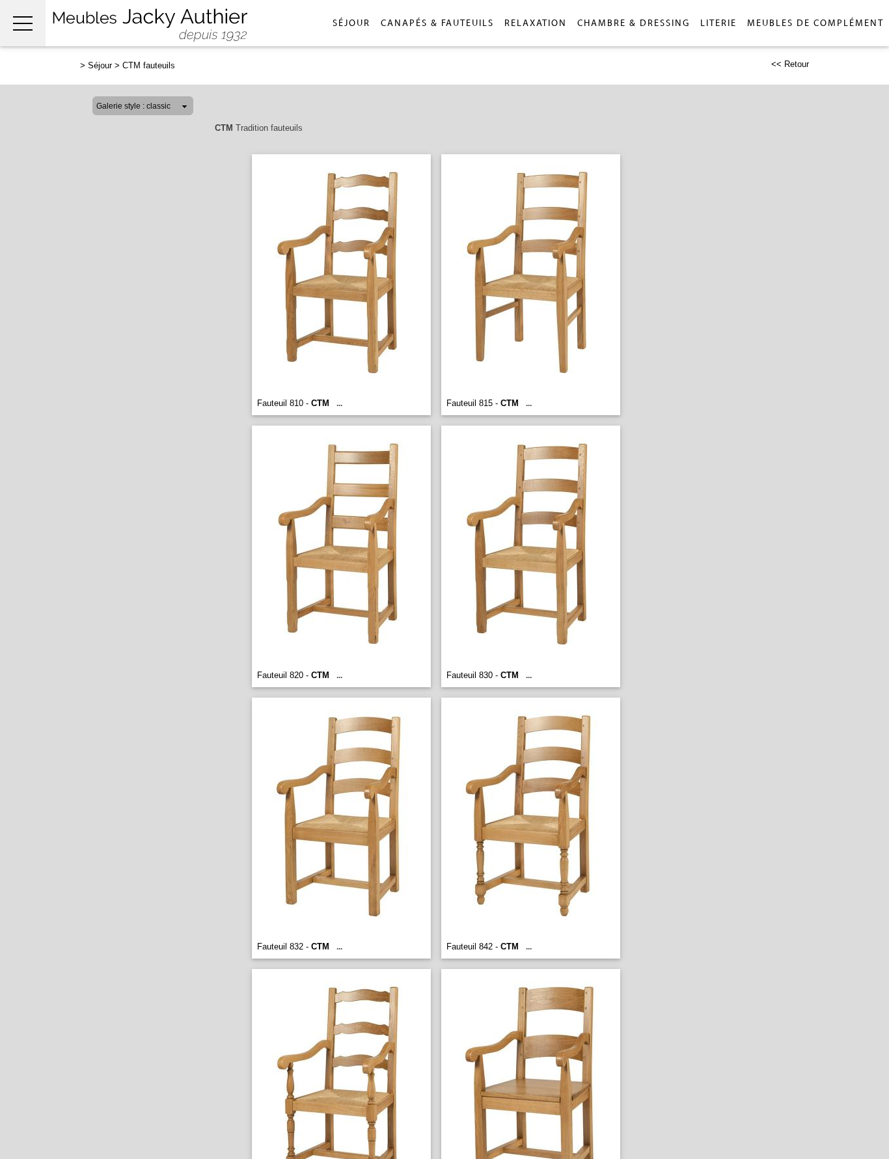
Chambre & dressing (633, 23)
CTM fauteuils (148, 65)
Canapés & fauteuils (437, 23)
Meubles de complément (815, 23)
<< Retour (790, 64)
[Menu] (23, 23)
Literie (718, 23)
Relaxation (535, 23)
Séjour (351, 23)
